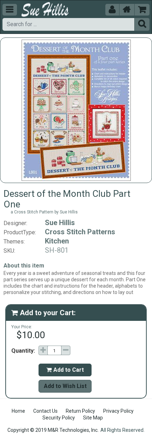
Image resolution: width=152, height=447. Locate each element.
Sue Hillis (60, 222)
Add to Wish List (65, 386)
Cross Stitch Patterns (80, 232)
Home (18, 411)
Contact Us (45, 411)
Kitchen (57, 241)
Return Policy (80, 411)
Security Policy (58, 417)
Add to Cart (65, 369)
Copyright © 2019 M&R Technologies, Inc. (53, 430)
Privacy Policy (118, 411)
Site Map (93, 417)
